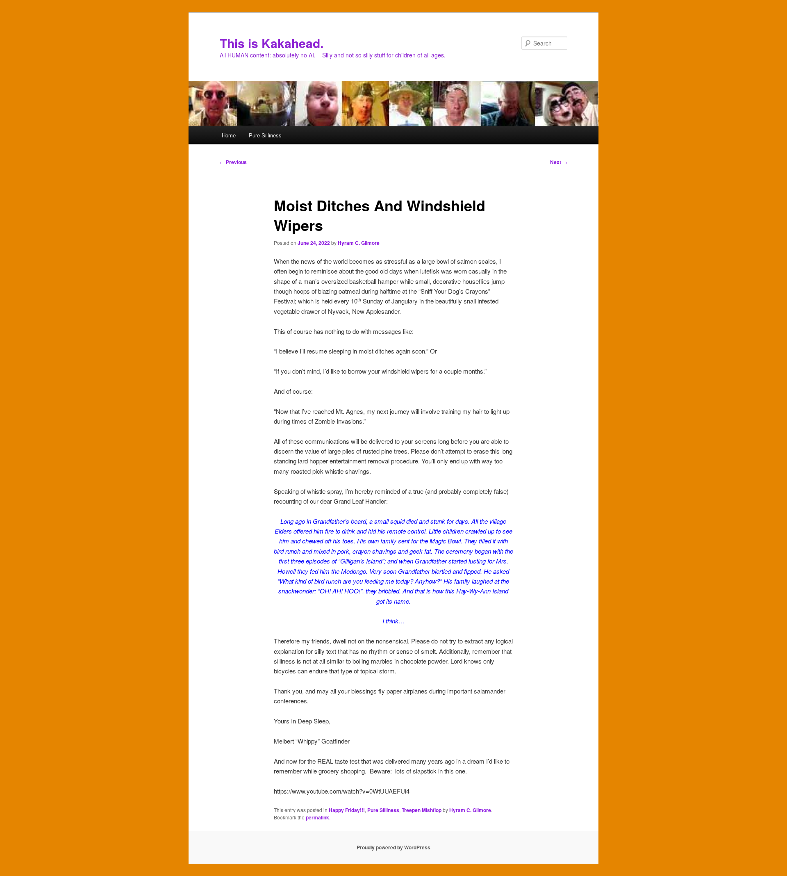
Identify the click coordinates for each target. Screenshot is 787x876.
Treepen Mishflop (421, 810)
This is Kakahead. (271, 43)
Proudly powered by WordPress (393, 847)
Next (558, 162)
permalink (317, 817)
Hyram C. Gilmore (359, 242)
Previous (233, 162)
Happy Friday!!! (347, 810)
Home (229, 135)
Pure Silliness (265, 135)
